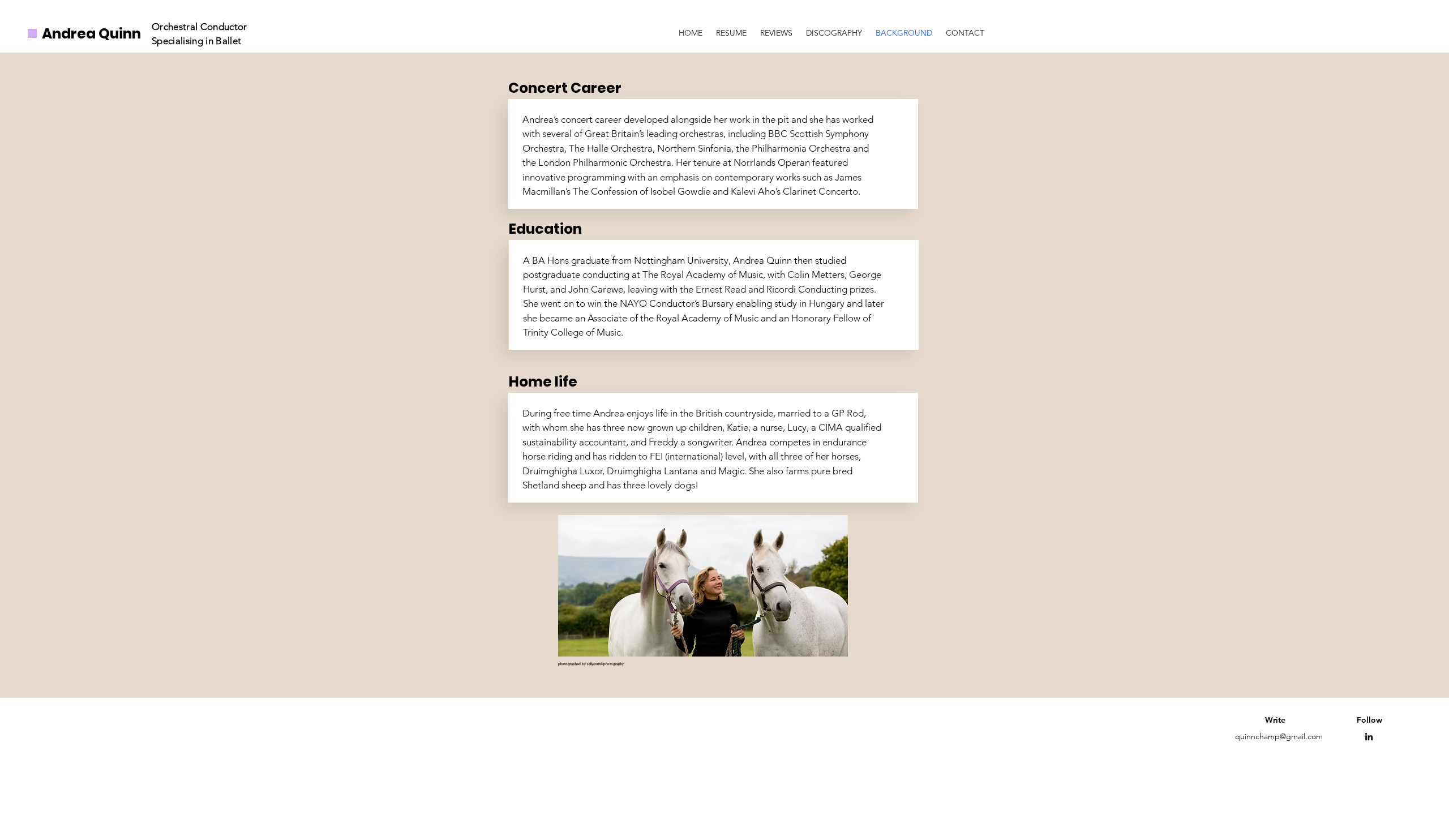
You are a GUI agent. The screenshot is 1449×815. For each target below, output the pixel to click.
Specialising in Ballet (198, 40)
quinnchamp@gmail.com (1279, 736)
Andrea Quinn (91, 34)
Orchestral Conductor (199, 26)
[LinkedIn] (1369, 736)
